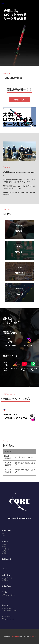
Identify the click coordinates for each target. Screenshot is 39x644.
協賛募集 (5, 580)
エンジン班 (5, 549)
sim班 (4, 553)
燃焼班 (4, 551)
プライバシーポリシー (9, 595)
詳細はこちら (19, 100)
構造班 (4, 544)
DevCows (32, 636)
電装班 (4, 547)
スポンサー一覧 (7, 578)
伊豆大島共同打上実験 (9, 610)
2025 (3, 533)
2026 (3, 536)
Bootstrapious (15, 636)
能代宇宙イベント (8, 608)
